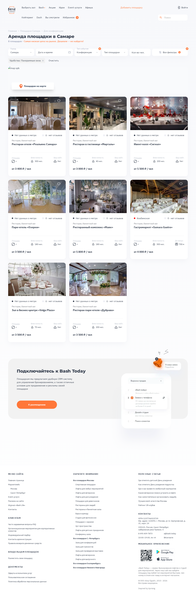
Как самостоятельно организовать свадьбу (157, 497)
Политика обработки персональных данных (27, 581)
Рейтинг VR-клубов (146, 505)
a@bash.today (170, 533)
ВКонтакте (168, 538)
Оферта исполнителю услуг (20, 573)
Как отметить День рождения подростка (156, 484)
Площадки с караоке (84, 522)
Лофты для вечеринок (85, 493)
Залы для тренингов (84, 547)
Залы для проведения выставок (89, 551)
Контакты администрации (19, 539)
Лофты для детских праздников (89, 530)
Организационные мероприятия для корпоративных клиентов (31, 529)
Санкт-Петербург (18, 493)
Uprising (151, 588)
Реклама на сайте (16, 501)
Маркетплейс (14, 484)
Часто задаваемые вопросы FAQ (22, 524)
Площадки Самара (30, 30)
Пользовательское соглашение (21, 577)
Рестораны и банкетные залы (88, 509)
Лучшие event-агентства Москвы (152, 501)
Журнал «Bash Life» (16, 505)
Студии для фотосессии (85, 518)
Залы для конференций (85, 543)
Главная (12, 30)
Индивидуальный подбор (19, 535)
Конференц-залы (83, 534)
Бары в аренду (81, 514)
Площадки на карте (35, 86)
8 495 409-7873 (145, 533)
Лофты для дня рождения (86, 497)
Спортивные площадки (85, 484)
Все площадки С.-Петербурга (86, 538)
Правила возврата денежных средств (24, 543)
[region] (37, 113)
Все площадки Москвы (83, 480)
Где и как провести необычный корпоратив (157, 489)
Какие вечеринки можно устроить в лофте (157, 493)
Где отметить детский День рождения (155, 480)
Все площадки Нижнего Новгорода (89, 568)
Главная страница (16, 480)
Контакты (12, 509)
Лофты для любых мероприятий (89, 489)
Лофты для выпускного (85, 559)
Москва (13, 489)
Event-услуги (13, 497)
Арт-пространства (83, 526)
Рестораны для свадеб (85, 505)
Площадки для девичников (87, 501)
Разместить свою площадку (20, 558)
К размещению (36, 404)
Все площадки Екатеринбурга (86, 563)
